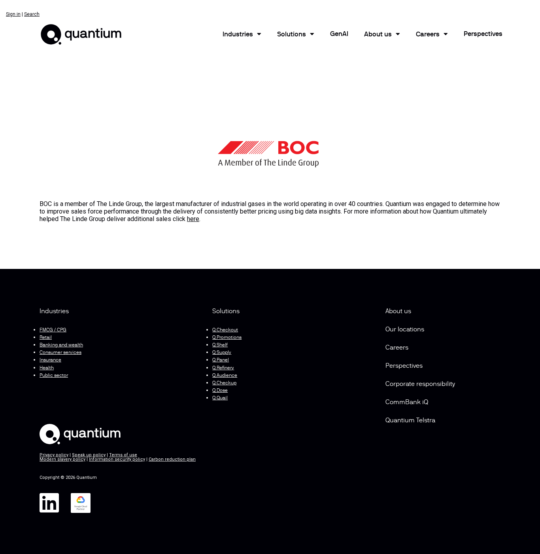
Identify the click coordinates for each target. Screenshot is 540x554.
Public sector (54, 375)
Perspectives (483, 34)
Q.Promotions (227, 337)
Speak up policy (89, 455)
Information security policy (117, 459)
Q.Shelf (220, 345)
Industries (238, 35)
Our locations (404, 330)
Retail (46, 337)
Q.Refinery (223, 368)
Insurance (50, 360)
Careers (428, 35)
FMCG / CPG (53, 330)
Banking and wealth (61, 345)
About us (398, 311)
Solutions (291, 35)
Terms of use (123, 455)
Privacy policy (54, 455)
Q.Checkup (224, 383)
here (193, 219)
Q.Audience (224, 375)
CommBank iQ (406, 402)
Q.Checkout (225, 330)
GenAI (339, 34)
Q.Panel (220, 360)
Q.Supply (221, 352)
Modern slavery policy (62, 459)
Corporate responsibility (420, 384)
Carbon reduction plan (172, 459)
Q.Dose (220, 390)
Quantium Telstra (410, 420)
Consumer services (60, 352)
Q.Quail (220, 398)
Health (47, 368)
